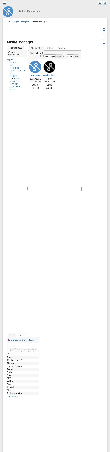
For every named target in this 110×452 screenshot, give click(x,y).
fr (12, 73)
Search (61, 48)
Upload (49, 48)
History (22, 335)
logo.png (35, 75)
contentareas (13, 396)
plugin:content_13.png (22, 340)
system (14, 84)
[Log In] (105, 3)
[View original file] (23, 349)
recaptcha (25, 22)
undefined (16, 86)
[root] (11, 60)
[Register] (100, 3)
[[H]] (9, 11)
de (12, 65)
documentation (18, 70)
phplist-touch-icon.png (55, 75)
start (9, 21)
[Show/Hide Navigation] (4, 3)
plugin (16, 22)
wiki (13, 89)
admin (14, 62)
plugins (14, 81)
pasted (17, 78)
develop (15, 68)
